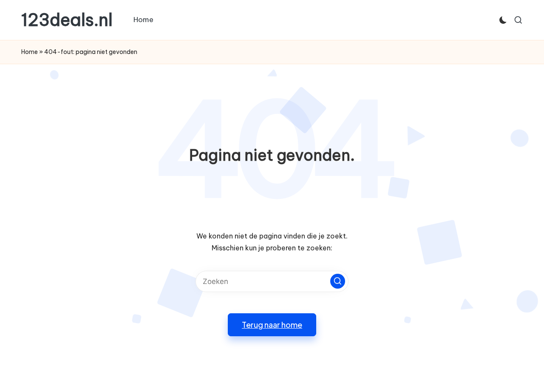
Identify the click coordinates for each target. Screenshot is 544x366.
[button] (337, 281)
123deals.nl (67, 20)
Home (29, 52)
